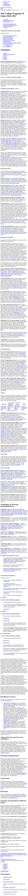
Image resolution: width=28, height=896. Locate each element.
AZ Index (5, 2)
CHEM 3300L (17, 297)
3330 (21, 164)
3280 (9, 274)
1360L (9, 140)
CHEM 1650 (3, 484)
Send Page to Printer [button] (7, 877)
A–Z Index (5, 19)
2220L (8, 408)
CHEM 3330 (16, 286)
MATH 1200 (3, 105)
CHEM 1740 (6, 157)
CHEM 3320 (15, 164)
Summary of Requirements (9, 54)
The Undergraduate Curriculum (10, 35)
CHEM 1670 (14, 721)
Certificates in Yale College (9, 40)
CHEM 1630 (6, 721)
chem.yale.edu (19, 62)
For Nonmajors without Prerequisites (9, 853)
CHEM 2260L (5, 219)
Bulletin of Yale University (6, 7)
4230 (8, 435)
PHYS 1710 (7, 534)
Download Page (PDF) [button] (8, 881)
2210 (14, 159)
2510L (10, 219)
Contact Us (3, 861)
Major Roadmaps (7, 41)
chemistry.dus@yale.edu (14, 183)
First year (5, 55)
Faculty (4, 56)
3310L (13, 219)
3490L (17, 219)
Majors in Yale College (8, 38)
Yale (1, 857)
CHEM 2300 (14, 272)
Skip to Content (6, 1)
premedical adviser (21, 773)
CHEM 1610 (17, 121)
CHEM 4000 (22, 353)
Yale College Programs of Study (10, 25)
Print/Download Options (8, 20)
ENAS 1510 (17, 105)
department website (17, 172)
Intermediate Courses (5, 854)
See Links (3, 240)
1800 (18, 514)
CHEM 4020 (3, 431)
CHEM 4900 (21, 362)
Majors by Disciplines (8, 39)
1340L (4, 407)
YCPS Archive (10, 30)
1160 (12, 513)
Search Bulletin (4, 10)
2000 (21, 514)
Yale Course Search (18, 201)
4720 (8, 433)
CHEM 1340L (4, 140)
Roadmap (5, 58)
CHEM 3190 (3, 428)
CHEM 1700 (5, 122)
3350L (25, 219)
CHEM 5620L (11, 419)
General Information (7, 46)
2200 (21, 271)
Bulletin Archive (6, 21)
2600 (25, 514)
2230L (10, 273)
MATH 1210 (10, 105)
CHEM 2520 (8, 276)
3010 (3, 429)
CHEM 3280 (18, 474)
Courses (5, 59)
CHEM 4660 (3, 433)
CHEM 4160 (3, 435)
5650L (21, 419)
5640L (16, 419)
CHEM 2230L (8, 589)
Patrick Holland (20, 61)
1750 (7, 192)
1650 (23, 121)
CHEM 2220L (16, 143)
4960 (12, 433)
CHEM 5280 (13, 435)
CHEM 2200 (8, 143)
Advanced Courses (14, 854)
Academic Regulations (8, 36)
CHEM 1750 (14, 157)
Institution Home (6, 5)
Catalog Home (6, 4)
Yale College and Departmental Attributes (12, 42)
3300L (18, 406)
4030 (9, 431)
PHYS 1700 (14, 514)
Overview (5, 53)
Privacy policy (12, 859)
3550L (20, 219)
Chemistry (8, 45)
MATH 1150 (4, 95)
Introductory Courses (21, 853)
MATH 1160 (11, 95)
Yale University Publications (9, 24)
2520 (11, 406)
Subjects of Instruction (8, 26)
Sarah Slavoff (6, 62)
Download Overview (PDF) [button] (9, 887)
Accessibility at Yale (5, 859)
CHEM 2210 (18, 584)
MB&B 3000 (24, 428)
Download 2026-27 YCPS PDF (10, 892)
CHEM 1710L (16, 145)
